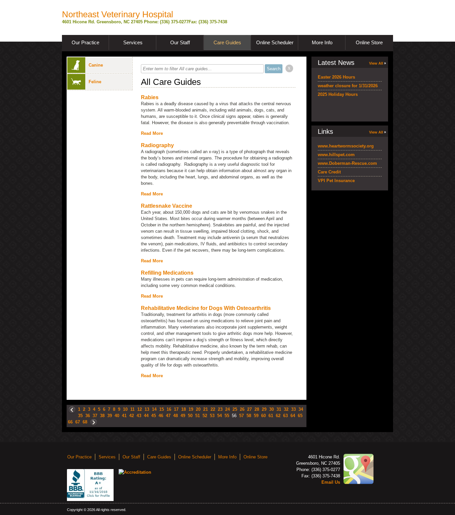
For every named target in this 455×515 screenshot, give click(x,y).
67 (77, 421)
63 (285, 415)
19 (191, 409)
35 (80, 415)
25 (234, 409)
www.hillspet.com (336, 154)
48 (175, 415)
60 (263, 415)
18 (183, 409)
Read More (152, 133)
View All (376, 63)
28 (256, 409)
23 (220, 409)
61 (270, 415)
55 (227, 415)
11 (132, 409)
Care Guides (227, 42)
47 (168, 415)
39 (109, 415)
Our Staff (180, 42)
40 (117, 415)
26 (242, 409)
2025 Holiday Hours (338, 94)
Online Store (369, 42)
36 (87, 415)
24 (227, 409)
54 (219, 415)
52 (205, 415)
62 (278, 415)
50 (190, 415)
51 (197, 415)
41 (124, 415)
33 (293, 409)
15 (161, 409)
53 (212, 415)
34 (300, 409)
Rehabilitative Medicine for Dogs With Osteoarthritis (206, 308)
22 (213, 409)
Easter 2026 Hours (336, 77)
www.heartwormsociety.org (346, 145)
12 (139, 409)
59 (256, 415)
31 (278, 409)
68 (85, 421)
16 (169, 409)
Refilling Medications (167, 273)
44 (146, 415)
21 (205, 409)
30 (271, 409)
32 (286, 409)
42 (131, 415)
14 (154, 409)
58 (248, 415)
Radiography (157, 145)
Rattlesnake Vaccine (166, 206)
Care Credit (329, 171)
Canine (96, 65)
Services (133, 42)
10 (125, 409)
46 (161, 415)
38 (102, 415)
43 (139, 415)
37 (95, 415)
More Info (322, 42)
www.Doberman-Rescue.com (347, 163)
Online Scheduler (274, 42)
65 (300, 415)
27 (249, 409)
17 (176, 409)
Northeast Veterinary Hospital (117, 14)
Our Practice (85, 42)
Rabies (150, 97)
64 (292, 415)
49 (183, 415)
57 (241, 415)
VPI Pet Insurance (336, 180)
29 (264, 409)
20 (198, 409)
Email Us (330, 482)
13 (147, 409)
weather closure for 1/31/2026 (348, 85)
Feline (95, 81)
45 (153, 415)
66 (70, 421)
